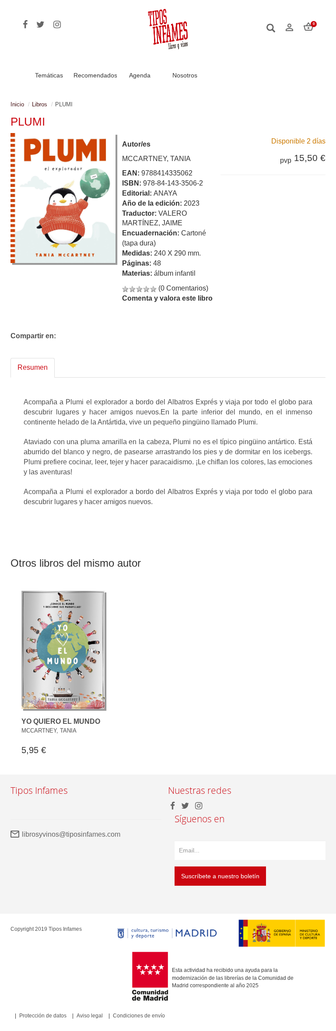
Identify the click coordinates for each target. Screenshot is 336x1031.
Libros (39, 104)
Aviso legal (90, 1016)
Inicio (17, 104)
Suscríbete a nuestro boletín (220, 876)
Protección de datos (42, 1016)
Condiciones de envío (139, 1016)
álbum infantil (175, 273)
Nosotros (184, 75)
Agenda (139, 75)
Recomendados (95, 75)
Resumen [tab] (33, 367)
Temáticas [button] (49, 75)
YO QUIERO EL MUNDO (60, 721)
